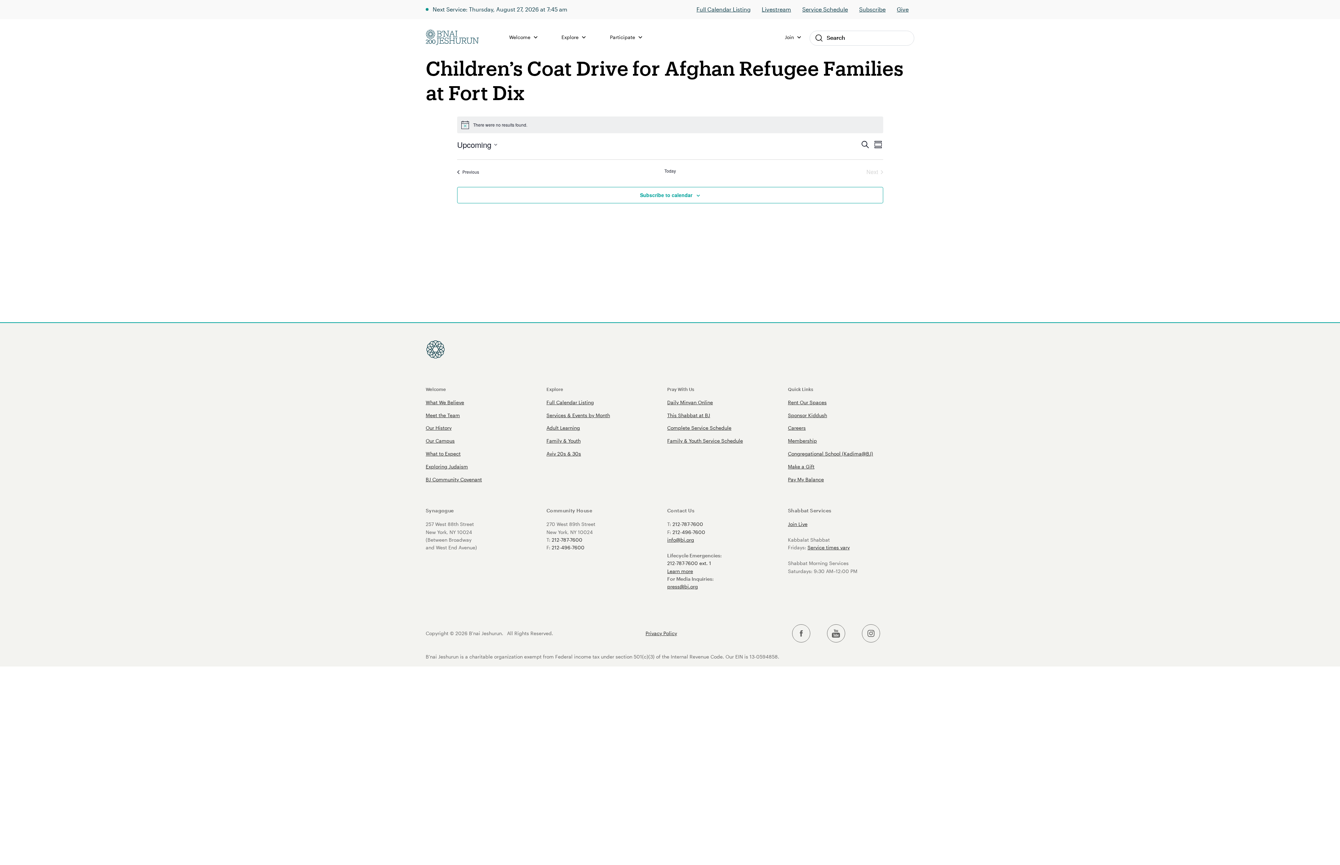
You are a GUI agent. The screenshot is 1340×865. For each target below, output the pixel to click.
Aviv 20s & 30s (563, 454)
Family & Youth (563, 441)
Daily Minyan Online (690, 402)
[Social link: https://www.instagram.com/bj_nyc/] (871, 633)
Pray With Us (680, 389)
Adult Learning (563, 428)
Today (670, 171)
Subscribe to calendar (666, 194)
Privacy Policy (661, 633)
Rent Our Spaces (807, 402)
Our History (439, 428)
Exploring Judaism (447, 466)
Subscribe (872, 9)
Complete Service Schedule (699, 428)
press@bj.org (682, 586)
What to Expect (443, 454)
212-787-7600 (567, 540)
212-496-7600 (568, 547)
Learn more (680, 571)
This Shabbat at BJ (688, 415)
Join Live (797, 524)
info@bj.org (680, 540)
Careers (797, 428)
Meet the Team (443, 415)
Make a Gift (801, 466)
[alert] (670, 124)
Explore (554, 389)
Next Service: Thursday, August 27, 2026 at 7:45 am (500, 9)
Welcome (436, 389)
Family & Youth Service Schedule (705, 441)
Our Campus (440, 441)
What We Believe (445, 402)
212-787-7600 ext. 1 (689, 563)
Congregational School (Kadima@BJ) (830, 454)
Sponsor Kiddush (807, 415)
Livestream (776, 9)
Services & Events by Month (578, 415)
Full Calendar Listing (724, 9)
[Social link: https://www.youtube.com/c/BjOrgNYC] (836, 633)
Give (903, 9)
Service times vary (828, 547)
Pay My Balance (806, 479)
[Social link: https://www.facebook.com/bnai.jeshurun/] (801, 633)
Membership (802, 441)
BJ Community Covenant (454, 479)
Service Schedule (825, 9)
